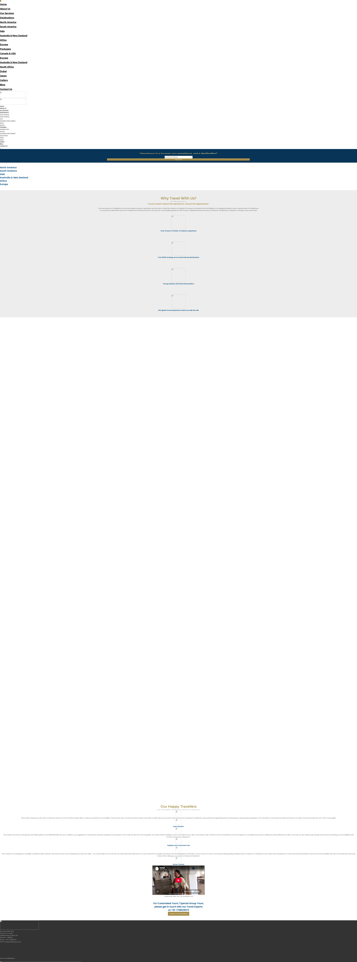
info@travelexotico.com (13, 942)
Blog (2, 84)
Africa (3, 40)
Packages (5, 49)
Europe (4, 44)
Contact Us (6, 89)
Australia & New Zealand (13, 35)
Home (3, 4)
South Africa (7, 66)
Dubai (3, 71)
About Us (5, 8)
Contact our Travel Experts (178, 914)
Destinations (7, 17)
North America (8, 22)
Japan (3, 75)
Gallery (4, 80)
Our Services (7, 13)
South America (8, 26)
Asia (2, 31)
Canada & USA (8, 53)
